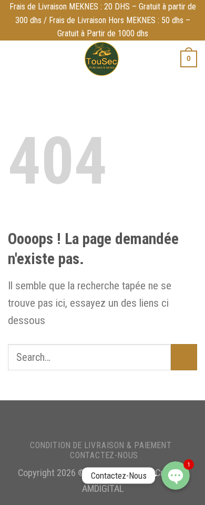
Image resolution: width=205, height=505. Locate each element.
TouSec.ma (109, 473)
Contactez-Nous (104, 455)
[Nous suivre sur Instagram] (101, 420)
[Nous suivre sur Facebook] (86, 420)
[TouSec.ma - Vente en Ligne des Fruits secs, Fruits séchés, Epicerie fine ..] (101, 59)
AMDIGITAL (103, 488)
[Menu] (15, 59)
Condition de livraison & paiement (100, 445)
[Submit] (184, 357)
